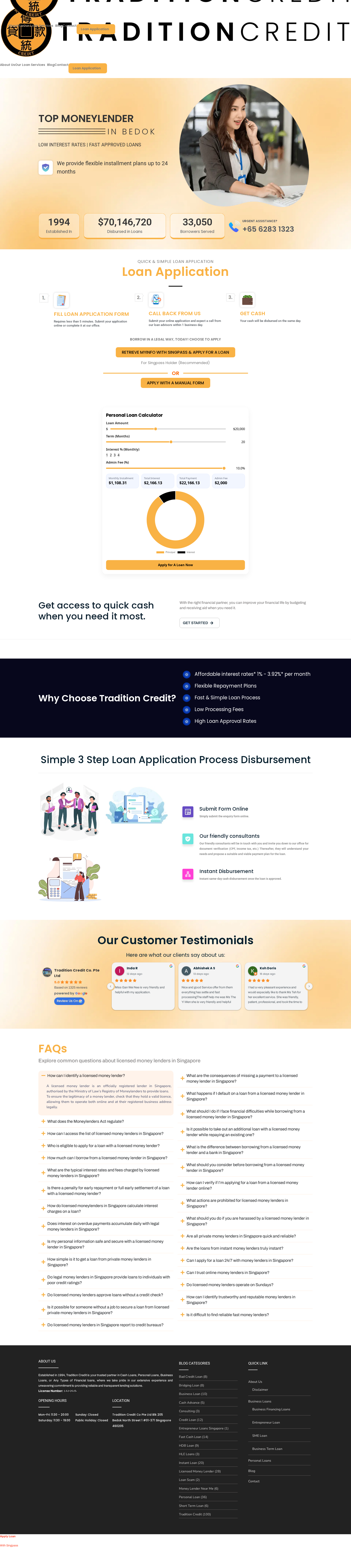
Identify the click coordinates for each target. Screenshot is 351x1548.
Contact (61, 64)
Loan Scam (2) (189, 1480)
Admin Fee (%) (117, 462)
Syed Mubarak (205, 968)
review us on (67, 1000)
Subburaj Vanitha (142, 968)
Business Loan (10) (193, 1394)
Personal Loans (259, 1460)
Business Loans (259, 1401)
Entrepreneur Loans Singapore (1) (204, 1428)
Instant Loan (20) (191, 1463)
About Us (7, 64)
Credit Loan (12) (191, 1420)
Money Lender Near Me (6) (198, 1488)
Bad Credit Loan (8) (193, 1376)
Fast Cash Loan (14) (193, 1437)
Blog (50, 64)
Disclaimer (260, 1389)
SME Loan (259, 1435)
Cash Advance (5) (192, 1402)
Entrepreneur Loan (266, 1422)
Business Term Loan (267, 1449)
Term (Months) (118, 436)
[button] (31, 64)
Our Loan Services (30, 64)
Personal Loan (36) (193, 1497)
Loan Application (87, 68)
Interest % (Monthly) (122, 449)
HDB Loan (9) (189, 1445)
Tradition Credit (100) (195, 1514)
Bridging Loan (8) (191, 1385)
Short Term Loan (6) (193, 1506)
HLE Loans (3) (189, 1454)
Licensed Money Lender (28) (200, 1471)
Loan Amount (117, 423)
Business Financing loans (271, 1409)
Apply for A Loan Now (175, 565)
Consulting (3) (189, 1411)
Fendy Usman (272, 968)
